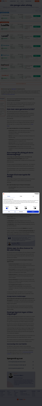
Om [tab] (33, 196)
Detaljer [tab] (21, 196)
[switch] (16, 208)
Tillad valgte (21, 211)
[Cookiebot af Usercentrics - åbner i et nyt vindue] (35, 193)
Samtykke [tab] (8, 196)
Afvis (9, 211)
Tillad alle (33, 211)
